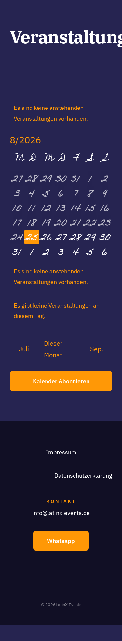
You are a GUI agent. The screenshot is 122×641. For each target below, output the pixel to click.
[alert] (61, 113)
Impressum (61, 452)
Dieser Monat (53, 349)
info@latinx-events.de (61, 513)
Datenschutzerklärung (83, 475)
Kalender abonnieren (61, 381)
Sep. (96, 349)
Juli (24, 349)
